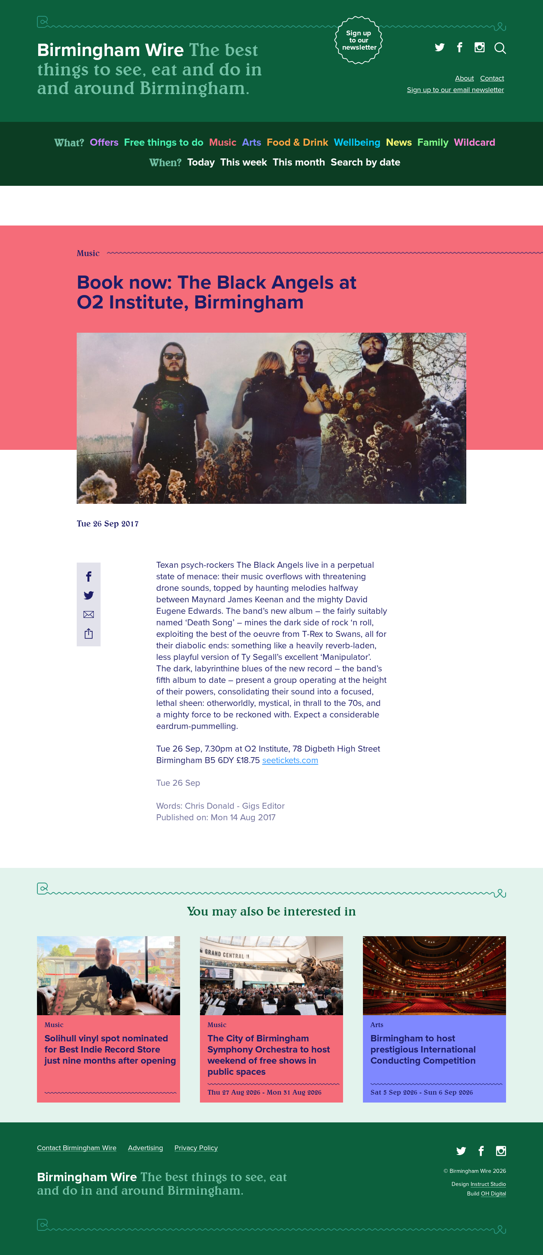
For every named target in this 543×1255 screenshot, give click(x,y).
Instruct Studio (488, 1184)
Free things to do (164, 142)
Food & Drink (297, 142)
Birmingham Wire (110, 50)
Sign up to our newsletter (359, 40)
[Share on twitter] (88, 596)
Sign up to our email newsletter (455, 89)
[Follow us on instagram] (480, 48)
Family (432, 142)
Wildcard (474, 142)
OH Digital (493, 1193)
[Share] (88, 634)
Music (223, 142)
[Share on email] (88, 615)
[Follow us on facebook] (460, 48)
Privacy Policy (196, 1147)
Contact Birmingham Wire (76, 1147)
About (464, 78)
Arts (251, 142)
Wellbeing (357, 142)
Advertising (145, 1147)
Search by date (365, 162)
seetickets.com (290, 760)
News (399, 142)
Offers (104, 142)
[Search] (500, 49)
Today (201, 162)
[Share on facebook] (88, 577)
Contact (492, 78)
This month (299, 162)
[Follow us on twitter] (440, 48)
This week (243, 162)
